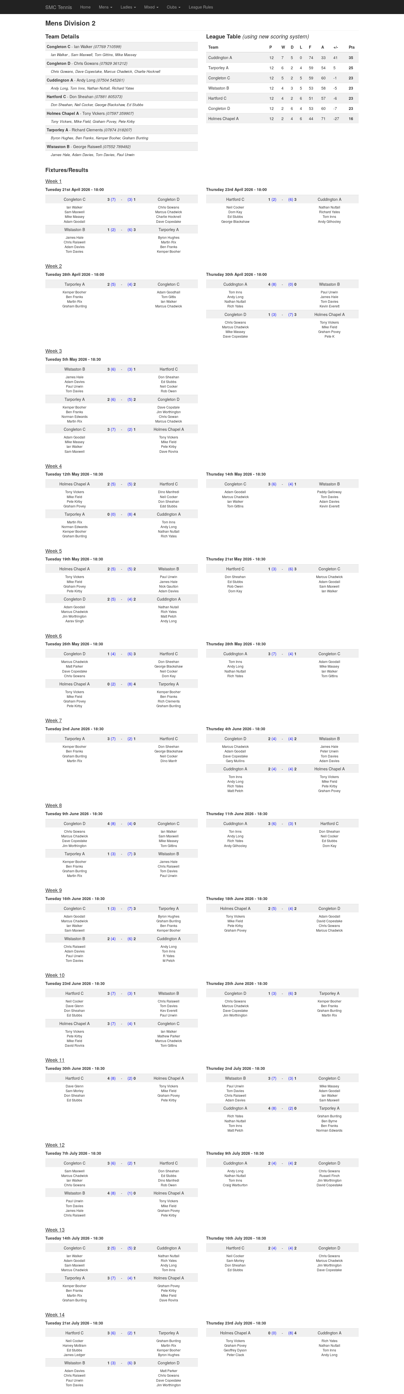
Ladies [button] (127, 7)
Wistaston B (218, 88)
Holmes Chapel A (223, 118)
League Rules (201, 7)
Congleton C (219, 77)
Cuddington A (220, 57)
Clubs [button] (172, 7)
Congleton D (219, 108)
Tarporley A (218, 67)
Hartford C (217, 98)
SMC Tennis (58, 6)
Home (85, 7)
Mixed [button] (150, 7)
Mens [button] (104, 7)
